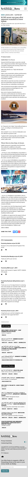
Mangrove (6, 452)
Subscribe (5, 471)
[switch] (25, 442)
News (3, 15)
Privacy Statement (6, 441)
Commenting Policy (6, 443)
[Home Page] (10, 8)
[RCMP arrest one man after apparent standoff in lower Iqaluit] (14, 36)
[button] (2, 456)
